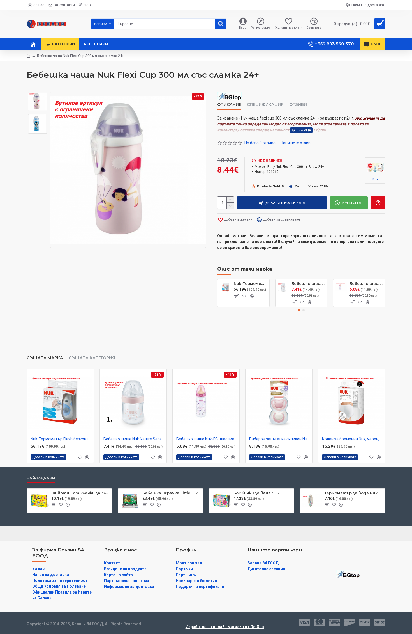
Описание (229, 104)
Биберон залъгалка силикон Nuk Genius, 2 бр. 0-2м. (280, 439)
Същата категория (92, 358)
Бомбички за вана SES (256, 493)
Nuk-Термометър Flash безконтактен (250, 283)
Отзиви (298, 104)
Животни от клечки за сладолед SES (80, 493)
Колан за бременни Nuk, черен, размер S (353, 439)
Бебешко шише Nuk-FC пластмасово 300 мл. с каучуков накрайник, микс (366, 283)
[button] (299, 310)
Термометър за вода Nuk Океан (354, 493)
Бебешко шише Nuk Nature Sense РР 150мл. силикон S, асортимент (308, 283)
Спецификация (265, 104)
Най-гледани (41, 478)
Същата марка (45, 358)
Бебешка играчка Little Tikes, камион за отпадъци (171, 493)
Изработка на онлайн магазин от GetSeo (225, 626)
